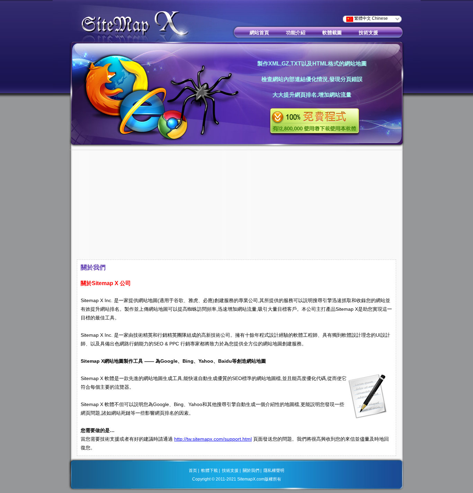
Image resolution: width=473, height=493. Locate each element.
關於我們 (251, 470)
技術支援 (368, 32)
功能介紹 (295, 32)
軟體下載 (209, 470)
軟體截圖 (332, 32)
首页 (193, 470)
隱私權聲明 (274, 470)
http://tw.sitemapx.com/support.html (213, 439)
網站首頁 (259, 32)
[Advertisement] (236, 205)
